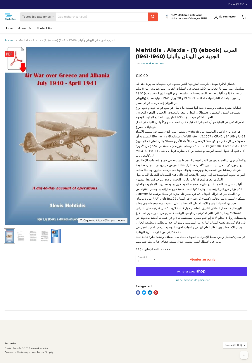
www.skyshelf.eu (152, 63)
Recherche (10, 343)
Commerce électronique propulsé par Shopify (29, 352)
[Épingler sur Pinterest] (155, 292)
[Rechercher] (153, 17)
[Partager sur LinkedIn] (150, 292)
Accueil (9, 40)
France (236, 4)
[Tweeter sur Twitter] (144, 292)
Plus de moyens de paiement (192, 280)
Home (9, 28)
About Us (24, 28)
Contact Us (44, 28)
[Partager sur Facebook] (138, 292)
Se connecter (227, 16)
